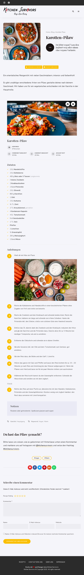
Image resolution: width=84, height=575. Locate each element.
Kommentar (7, 501)
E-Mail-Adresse (34, 522)
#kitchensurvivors (11, 449)
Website (58, 522)
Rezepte (22, 562)
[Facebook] (35, 467)
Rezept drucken (52, 67)
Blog (52, 32)
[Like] (30, 467)
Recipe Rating (8, 496)
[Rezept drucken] (68, 104)
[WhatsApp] (54, 467)
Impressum (60, 562)
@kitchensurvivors (44, 445)
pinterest (9, 2)
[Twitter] (39, 467)
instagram (4, 2)
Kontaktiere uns (36, 562)
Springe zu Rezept (34, 67)
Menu (78, 11)
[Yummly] (49, 467)
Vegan (37, 458)
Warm (47, 458)
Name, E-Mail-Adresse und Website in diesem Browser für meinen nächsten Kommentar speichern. (39, 534)
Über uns (49, 562)
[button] (73, 104)
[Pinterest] (44, 467)
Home (48, 32)
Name (5, 522)
